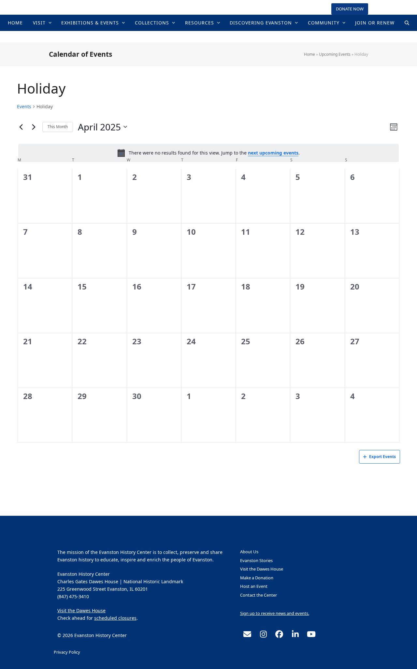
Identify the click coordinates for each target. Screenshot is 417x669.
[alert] (208, 153)
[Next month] (33, 127)
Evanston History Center (208, 36)
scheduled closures (115, 618)
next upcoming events (273, 153)
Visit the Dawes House (81, 610)
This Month (58, 126)
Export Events (382, 456)
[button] (406, 23)
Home (309, 54)
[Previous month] (21, 127)
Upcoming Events (335, 54)
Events (24, 106)
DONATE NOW (350, 9)
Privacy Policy (67, 652)
